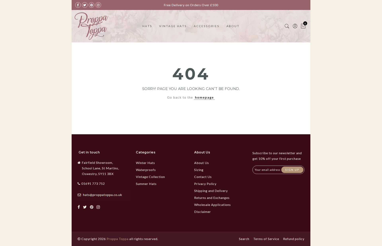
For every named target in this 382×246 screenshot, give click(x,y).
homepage (204, 97)
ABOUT (233, 26)
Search (244, 239)
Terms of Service (266, 239)
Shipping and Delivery (211, 191)
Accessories (206, 26)
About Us (201, 163)
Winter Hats (145, 163)
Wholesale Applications (212, 204)
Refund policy (293, 239)
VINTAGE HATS (173, 26)
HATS (147, 26)
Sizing (199, 170)
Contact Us (203, 177)
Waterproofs (146, 170)
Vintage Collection (150, 177)
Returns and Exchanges (212, 198)
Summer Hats (146, 184)
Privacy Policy (205, 184)
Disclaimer (202, 211)
